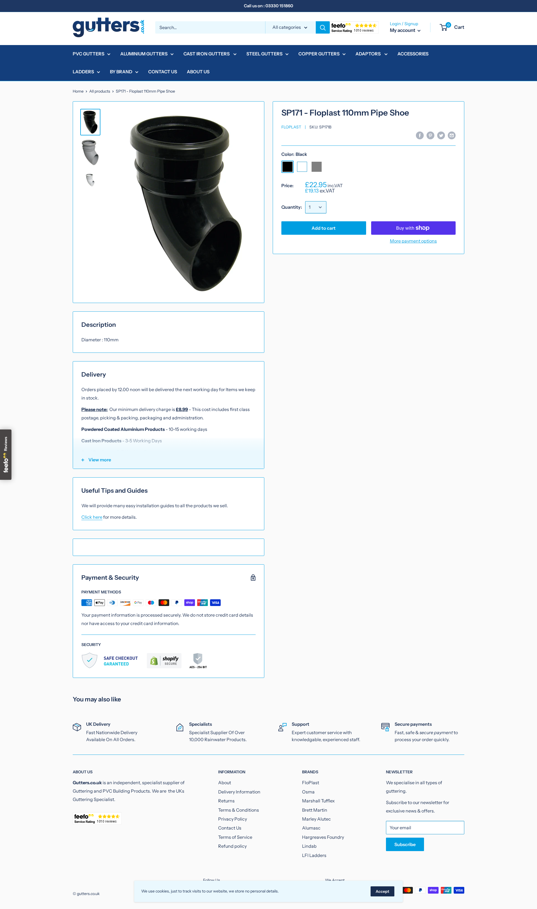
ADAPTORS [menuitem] (368, 54)
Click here (91, 517)
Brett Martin (314, 810)
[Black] (287, 167)
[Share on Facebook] (420, 135)
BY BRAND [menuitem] (121, 71)
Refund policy (232, 846)
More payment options (413, 241)
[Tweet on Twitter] (441, 135)
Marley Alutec (316, 819)
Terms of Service (235, 837)
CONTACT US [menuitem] (162, 71)
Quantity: (291, 207)
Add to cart (324, 228)
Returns (226, 801)
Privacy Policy (232, 819)
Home (78, 91)
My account (403, 30)
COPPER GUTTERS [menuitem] (319, 54)
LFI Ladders (314, 855)
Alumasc (311, 828)
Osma (308, 792)
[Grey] (317, 167)
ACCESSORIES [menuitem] (412, 54)
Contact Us (229, 828)
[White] (302, 167)
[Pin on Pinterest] (430, 135)
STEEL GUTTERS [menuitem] (264, 54)
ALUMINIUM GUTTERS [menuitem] (144, 54)
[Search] (323, 27)
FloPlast (291, 127)
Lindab (309, 846)
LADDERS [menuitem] (83, 71)
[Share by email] (452, 135)
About (224, 782)
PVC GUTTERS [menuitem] (88, 54)
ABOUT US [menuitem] (198, 71)
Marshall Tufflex (318, 801)
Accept (382, 891)
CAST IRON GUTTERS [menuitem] (206, 54)
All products (99, 91)
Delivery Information (239, 792)
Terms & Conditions (238, 810)
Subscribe (405, 844)
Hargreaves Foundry (323, 837)
